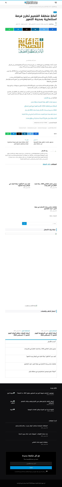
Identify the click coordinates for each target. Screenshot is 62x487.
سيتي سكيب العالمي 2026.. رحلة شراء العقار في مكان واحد (45, 184)
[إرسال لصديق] (27, 29)
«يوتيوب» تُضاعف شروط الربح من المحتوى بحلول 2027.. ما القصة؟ (35, 393)
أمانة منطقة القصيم (52, 128)
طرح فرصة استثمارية (42, 128)
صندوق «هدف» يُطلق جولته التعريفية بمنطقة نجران (44, 102)
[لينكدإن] (35, 29)
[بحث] (6, 2)
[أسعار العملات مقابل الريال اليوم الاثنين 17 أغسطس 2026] (17, 322)
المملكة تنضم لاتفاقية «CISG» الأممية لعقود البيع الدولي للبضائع (41, 106)
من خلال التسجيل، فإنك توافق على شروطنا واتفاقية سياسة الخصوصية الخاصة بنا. (30, 472)
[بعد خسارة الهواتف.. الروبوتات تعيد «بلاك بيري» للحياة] (53, 436)
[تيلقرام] (18, 29)
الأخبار (55, 12)
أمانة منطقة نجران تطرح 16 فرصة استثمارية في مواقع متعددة (41, 118)
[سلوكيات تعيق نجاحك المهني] (53, 444)
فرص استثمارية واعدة (32, 128)
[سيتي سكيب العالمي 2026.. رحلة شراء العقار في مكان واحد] (44, 174)
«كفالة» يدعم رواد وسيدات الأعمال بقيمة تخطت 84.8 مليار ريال (41, 110)
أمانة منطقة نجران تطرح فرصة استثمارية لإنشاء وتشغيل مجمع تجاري (17, 143)
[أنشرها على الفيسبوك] (52, 29)
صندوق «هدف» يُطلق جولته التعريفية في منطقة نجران (43, 143)
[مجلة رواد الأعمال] (31, 2)
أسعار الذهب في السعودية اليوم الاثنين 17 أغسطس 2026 (46, 334)
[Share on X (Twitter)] (44, 29)
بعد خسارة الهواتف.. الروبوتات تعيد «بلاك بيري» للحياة (33, 434)
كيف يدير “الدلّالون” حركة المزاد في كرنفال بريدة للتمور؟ (19, 184)
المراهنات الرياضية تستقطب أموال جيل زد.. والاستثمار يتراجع (32, 426)
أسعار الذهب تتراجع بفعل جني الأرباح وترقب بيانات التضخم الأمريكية (37, 402)
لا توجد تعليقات (23, 24)
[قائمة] (56, 2)
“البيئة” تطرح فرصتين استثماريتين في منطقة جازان (42, 371)
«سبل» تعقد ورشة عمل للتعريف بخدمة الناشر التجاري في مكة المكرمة (39, 114)
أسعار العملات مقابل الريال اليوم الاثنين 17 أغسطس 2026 (19, 334)
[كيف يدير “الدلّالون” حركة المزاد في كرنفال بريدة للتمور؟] (17, 174)
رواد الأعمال (54, 7)
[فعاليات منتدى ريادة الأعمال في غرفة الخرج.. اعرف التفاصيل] (44, 197)
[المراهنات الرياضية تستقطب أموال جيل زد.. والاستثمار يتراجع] (53, 428)
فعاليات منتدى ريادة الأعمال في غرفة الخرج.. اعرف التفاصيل (45, 208)
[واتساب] (9, 29)
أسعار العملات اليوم (26, 331)
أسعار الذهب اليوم (53, 331)
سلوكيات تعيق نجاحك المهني (40, 442)
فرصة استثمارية (22, 128)
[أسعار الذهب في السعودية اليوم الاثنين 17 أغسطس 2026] (44, 322)
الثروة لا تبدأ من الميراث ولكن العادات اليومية (41, 409)
